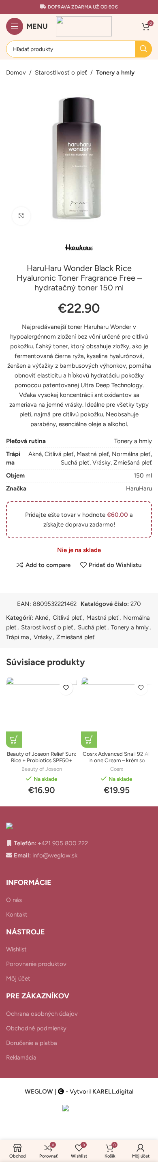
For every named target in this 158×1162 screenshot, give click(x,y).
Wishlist (16, 949)
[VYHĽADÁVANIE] (143, 49)
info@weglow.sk (54, 855)
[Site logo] (84, 26)
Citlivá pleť (59, 454)
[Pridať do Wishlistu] (66, 688)
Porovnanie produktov (36, 964)
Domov (16, 72)
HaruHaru (139, 488)
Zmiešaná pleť (132, 462)
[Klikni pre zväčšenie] (21, 216)
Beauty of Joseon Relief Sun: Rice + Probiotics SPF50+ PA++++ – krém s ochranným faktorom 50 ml (41, 764)
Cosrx (116, 769)
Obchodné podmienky (36, 1028)
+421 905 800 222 (62, 843)
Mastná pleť (93, 454)
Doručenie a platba (31, 1043)
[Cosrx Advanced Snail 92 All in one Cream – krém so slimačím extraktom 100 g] (116, 712)
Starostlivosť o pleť (61, 72)
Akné (35, 454)
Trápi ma (17, 637)
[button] (14, 739)
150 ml (143, 475)
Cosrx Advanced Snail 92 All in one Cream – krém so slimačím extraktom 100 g (117, 760)
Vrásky (101, 462)
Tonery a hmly (115, 72)
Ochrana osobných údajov (42, 1013)
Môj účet (18, 978)
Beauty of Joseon (41, 769)
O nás (14, 900)
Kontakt (17, 914)
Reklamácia (21, 1057)
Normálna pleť (131, 454)
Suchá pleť (75, 462)
